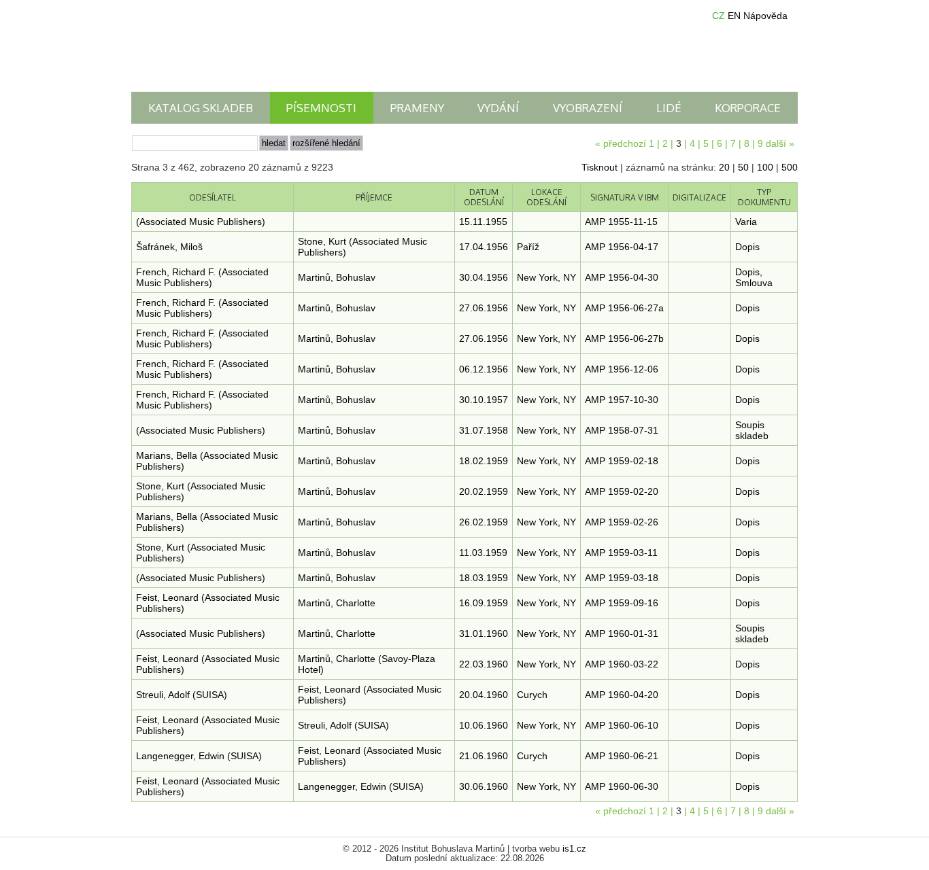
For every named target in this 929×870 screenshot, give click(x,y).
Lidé (668, 108)
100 (765, 167)
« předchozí (620, 143)
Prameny (417, 108)
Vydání (498, 108)
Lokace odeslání (546, 197)
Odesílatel (212, 197)
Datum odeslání (484, 197)
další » (780, 143)
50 (743, 167)
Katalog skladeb (200, 108)
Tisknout (599, 167)
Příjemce (374, 197)
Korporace (748, 108)
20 (724, 167)
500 (789, 167)
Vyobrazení (587, 108)
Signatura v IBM (624, 197)
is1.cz (574, 849)
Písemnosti (321, 108)
